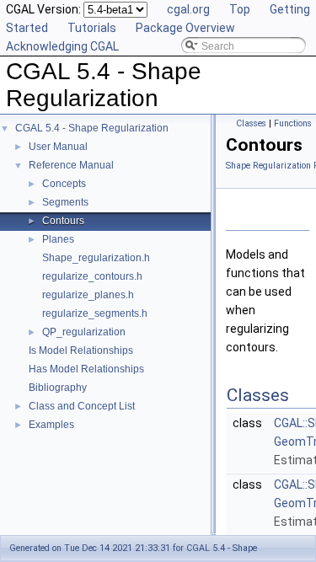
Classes (251, 123)
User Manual (58, 147)
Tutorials (91, 28)
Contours (63, 221)
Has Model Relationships (86, 369)
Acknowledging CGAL (62, 46)
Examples (51, 425)
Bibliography (58, 387)
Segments (65, 202)
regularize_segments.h (94, 313)
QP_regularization (84, 332)
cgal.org (188, 9)
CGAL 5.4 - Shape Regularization (92, 128)
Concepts (64, 184)
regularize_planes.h (88, 295)
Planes (58, 239)
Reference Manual (71, 165)
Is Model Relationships (81, 350)
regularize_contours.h (92, 276)
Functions (293, 123)
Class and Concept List (82, 406)
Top (239, 9)
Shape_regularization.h (96, 258)
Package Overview (185, 28)
